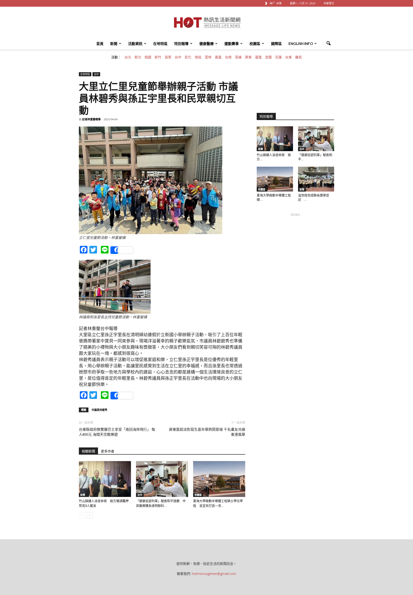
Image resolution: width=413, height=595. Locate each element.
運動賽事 (231, 43)
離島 (298, 57)
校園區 (255, 43)
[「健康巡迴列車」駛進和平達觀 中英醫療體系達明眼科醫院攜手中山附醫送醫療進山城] (162, 479)
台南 (228, 57)
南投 (198, 57)
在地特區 (160, 43)
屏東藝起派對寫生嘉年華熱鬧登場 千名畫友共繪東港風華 (207, 432)
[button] (328, 43)
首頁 (99, 43)
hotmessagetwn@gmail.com (214, 573)
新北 (138, 57)
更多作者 (107, 451)
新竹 (158, 57)
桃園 (148, 57)
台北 (128, 57)
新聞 (113, 43)
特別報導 (181, 43)
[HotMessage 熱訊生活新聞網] (206, 22)
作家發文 (329, 3)
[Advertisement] (295, 247)
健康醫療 (206, 43)
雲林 (208, 57)
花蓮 (278, 57)
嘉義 (218, 57)
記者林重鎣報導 (91, 119)
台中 (178, 57)
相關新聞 (88, 451)
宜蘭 (268, 57)
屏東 (248, 57)
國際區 (276, 43)
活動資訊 (135, 43)
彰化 (188, 57)
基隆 (258, 57)
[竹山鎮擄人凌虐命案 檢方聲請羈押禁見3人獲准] (105, 479)
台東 (288, 57)
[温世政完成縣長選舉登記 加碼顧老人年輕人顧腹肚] (316, 179)
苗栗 (168, 57)
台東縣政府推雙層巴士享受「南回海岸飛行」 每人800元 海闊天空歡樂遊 (117, 432)
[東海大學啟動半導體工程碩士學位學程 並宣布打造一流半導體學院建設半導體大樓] (219, 479)
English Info (300, 43)
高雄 (238, 57)
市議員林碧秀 (99, 410)
